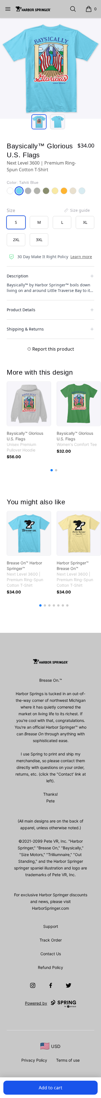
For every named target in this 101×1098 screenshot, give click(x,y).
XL (85, 222)
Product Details (21, 309)
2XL (16, 239)
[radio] (16, 222)
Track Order (51, 940)
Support (50, 926)
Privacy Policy (34, 1060)
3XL (39, 239)
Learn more (81, 256)
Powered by (36, 1003)
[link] (29, 404)
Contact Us (50, 953)
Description (17, 276)
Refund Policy (50, 967)
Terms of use (68, 1060)
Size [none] (11, 210)
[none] (76, 210)
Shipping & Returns (25, 329)
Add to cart (50, 1088)
